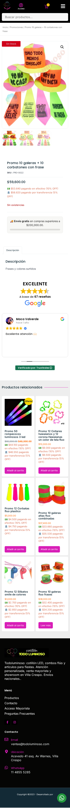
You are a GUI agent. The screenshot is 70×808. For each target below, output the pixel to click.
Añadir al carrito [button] (15, 470)
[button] (62, 47)
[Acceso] (21, 5)
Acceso (21, 8)
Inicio (5, 27)
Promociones (16, 27)
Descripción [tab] (12, 250)
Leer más (46, 625)
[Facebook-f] (7, 722)
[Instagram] (14, 722)
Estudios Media (35, 798)
